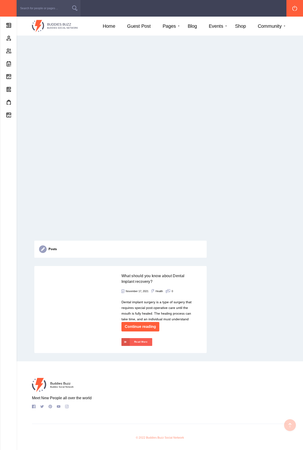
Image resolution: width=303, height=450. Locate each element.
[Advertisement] (160, 71)
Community (270, 26)
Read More (141, 341)
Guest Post (139, 26)
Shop (240, 26)
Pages (169, 26)
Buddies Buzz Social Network (165, 437)
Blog (192, 26)
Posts (53, 249)
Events (216, 26)
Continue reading (140, 327)
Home (109, 26)
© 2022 (140, 437)
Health (159, 291)
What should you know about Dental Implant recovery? (153, 279)
